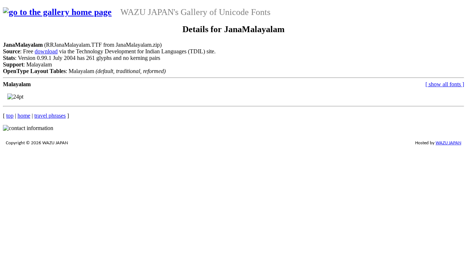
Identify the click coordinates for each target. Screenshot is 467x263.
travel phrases (50, 116)
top (9, 116)
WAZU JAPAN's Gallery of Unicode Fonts (195, 12)
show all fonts (444, 84)
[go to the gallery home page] (57, 12)
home (24, 116)
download (46, 51)
